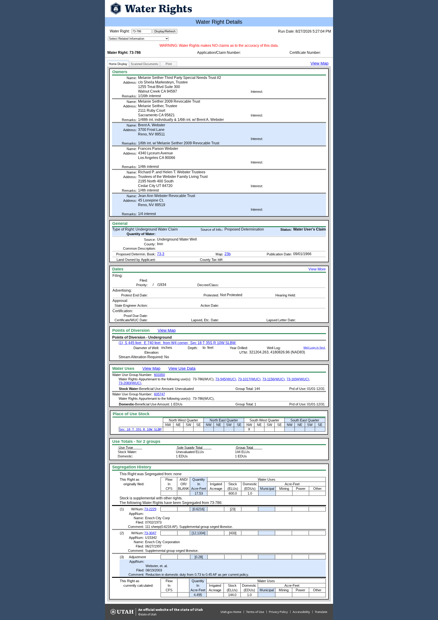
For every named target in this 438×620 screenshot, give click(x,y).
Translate (321, 612)
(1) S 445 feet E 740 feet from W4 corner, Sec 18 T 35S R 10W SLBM (177, 343)
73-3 (160, 254)
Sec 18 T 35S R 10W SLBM (140, 429)
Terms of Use (255, 612)
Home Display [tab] (118, 64)
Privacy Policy (278, 612)
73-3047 (150, 533)
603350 (159, 375)
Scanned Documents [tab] (144, 64)
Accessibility (301, 612)
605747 (159, 394)
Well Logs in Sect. (314, 347)
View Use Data (182, 368)
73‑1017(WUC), (249, 379)
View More (317, 269)
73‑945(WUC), (226, 379)
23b (227, 254)
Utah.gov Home (231, 612)
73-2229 (150, 509)
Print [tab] (169, 64)
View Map (319, 63)
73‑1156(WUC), (274, 379)
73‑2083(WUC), (130, 383)
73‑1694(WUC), (298, 379)
